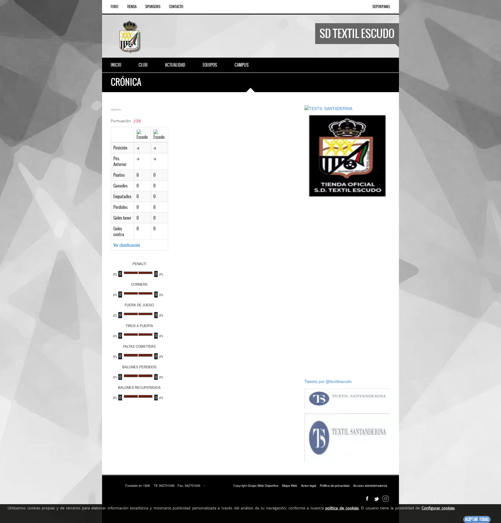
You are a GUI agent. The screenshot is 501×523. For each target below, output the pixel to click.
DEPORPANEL (381, 6)
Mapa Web (289, 485)
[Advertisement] (347, 287)
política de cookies (341, 508)
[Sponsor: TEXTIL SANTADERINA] (328, 108)
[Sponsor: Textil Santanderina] (347, 398)
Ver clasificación (126, 245)
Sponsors (152, 6)
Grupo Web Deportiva (263, 485)
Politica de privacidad (334, 485)
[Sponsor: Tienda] (347, 155)
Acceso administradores (370, 485)
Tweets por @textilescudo (328, 381)
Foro (114, 6)
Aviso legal (308, 485)
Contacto (176, 6)
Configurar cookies (438, 508)
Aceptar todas (477, 519)
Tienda (132, 6)
